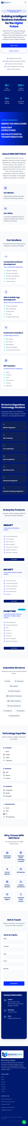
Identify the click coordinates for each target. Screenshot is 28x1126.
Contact (3, 1091)
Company (6, 946)
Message (6, 968)
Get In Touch (14, 45)
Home (2, 1077)
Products (3, 1086)
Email (5, 954)
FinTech (3, 1084)
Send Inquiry (14, 983)
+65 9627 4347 (12, 1012)
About (2, 1079)
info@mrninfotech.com (14, 1018)
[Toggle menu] (25, 2)
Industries (3, 1089)
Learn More (14, 559)
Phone (5, 961)
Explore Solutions (14, 51)
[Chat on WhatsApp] (24, 1122)
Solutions (3, 1082)
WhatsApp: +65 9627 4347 (8, 1107)
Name (5, 938)
